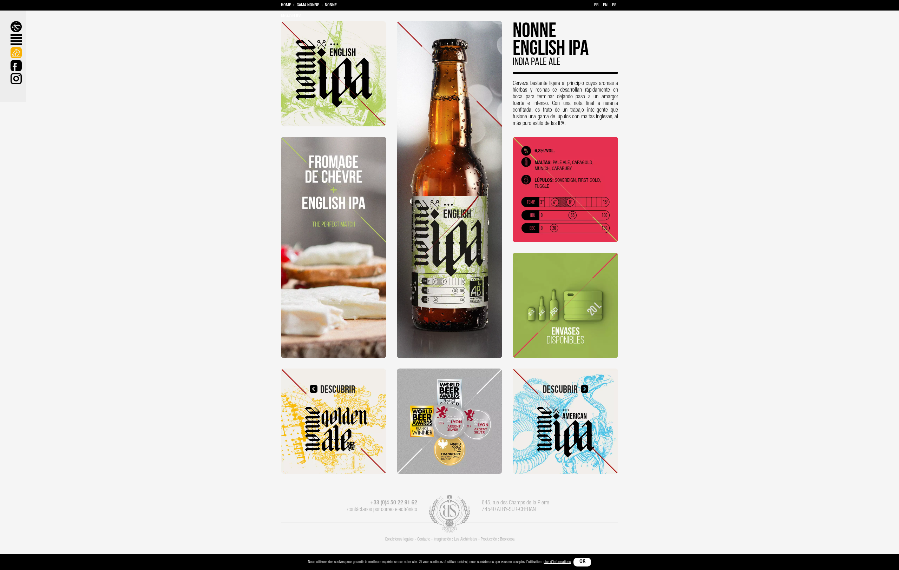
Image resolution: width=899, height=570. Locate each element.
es (614, 5)
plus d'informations (557, 562)
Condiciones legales (399, 539)
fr (596, 5)
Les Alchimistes (465, 539)
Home (286, 5)
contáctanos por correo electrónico (382, 510)
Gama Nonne (308, 5)
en (605, 5)
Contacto (423, 539)
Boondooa (507, 539)
